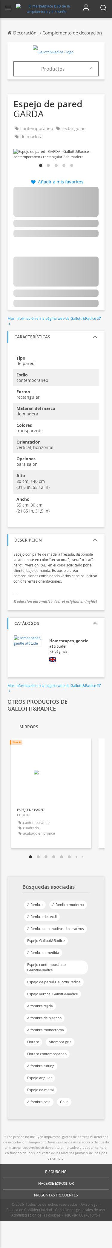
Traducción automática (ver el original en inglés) (55, 601)
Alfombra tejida (40, 1006)
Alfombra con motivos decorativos (55, 928)
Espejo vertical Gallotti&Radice (52, 994)
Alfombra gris (60, 1041)
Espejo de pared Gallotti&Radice (54, 982)
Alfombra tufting (40, 1065)
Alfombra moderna (68, 904)
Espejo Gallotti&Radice (46, 940)
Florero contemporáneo (47, 1053)
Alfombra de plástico (44, 1018)
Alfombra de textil (42, 916)
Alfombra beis (38, 1101)
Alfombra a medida (43, 952)
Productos (53, 69)
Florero (33, 1041)
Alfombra (35, 904)
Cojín (64, 1101)
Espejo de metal (40, 1089)
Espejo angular (39, 1077)
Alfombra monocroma (45, 1030)
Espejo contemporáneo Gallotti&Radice (46, 967)
